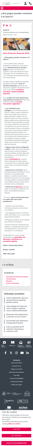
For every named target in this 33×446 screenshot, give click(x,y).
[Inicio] (11, 3)
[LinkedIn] (7, 25)
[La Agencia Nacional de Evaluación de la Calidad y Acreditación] (9, 401)
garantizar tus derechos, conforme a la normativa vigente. (14, 239)
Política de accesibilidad (16, 378)
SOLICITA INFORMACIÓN (16, 443)
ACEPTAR (16, 429)
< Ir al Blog (7, 265)
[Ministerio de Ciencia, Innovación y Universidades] (12, 393)
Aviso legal (16, 375)
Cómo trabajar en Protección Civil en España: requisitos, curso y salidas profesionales (16, 308)
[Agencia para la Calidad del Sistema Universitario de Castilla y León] (23, 401)
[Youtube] (22, 353)
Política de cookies (16, 384)
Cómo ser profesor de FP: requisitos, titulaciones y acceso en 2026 (15, 329)
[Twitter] (11, 25)
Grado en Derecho (12, 283)
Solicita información (16, 363)
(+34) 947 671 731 (16, 366)
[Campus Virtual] (25, 3)
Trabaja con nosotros (16, 369)
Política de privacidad (16, 381)
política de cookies (13, 424)
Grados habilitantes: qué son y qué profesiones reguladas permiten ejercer (17, 300)
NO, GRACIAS (16, 435)
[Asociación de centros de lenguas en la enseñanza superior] (22, 408)
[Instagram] (16, 353)
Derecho (9, 281)
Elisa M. (6, 30)
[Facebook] (4, 25)
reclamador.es (14, 159)
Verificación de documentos (16, 372)
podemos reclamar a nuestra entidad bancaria (13, 92)
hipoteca (18, 187)
